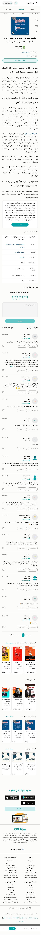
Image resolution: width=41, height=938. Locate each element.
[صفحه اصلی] (30, 3)
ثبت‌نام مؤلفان (23, 918)
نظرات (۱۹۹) (9, 9)
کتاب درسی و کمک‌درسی (30, 902)
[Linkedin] (20, 908)
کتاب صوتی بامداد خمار (10, 873)
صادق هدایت (10, 892)
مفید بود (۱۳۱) (32, 346)
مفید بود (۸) (32, 489)
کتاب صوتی (31, 14)
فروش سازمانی (30, 868)
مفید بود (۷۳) (32, 370)
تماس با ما (30, 861)
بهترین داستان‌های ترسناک (10, 899)
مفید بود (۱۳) (32, 429)
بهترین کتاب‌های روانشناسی (10, 902)
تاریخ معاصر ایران (30, 892)
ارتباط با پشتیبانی (20, 921)
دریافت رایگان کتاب (20, 60)
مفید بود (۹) (33, 449)
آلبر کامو (10, 885)
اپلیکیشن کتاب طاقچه (30, 873)
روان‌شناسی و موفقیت (20, 14)
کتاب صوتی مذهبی (30, 897)
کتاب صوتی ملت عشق (10, 870)
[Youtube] (23, 908)
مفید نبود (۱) (22, 429)
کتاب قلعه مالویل (10, 863)
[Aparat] (13, 908)
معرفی (32, 9)
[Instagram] (10, 908)
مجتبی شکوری (19, 252)
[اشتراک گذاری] (36, 20)
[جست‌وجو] (16, 3)
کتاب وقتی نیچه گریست (10, 875)
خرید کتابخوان (30, 870)
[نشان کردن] (36, 33)
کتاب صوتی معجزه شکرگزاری (10, 877)
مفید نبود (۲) (21, 392)
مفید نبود (21, 410)
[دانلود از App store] (12, 798)
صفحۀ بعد (11, 635)
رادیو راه (22, 257)
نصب (20, 225)
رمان (30, 885)
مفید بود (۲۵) (32, 392)
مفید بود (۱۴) (32, 410)
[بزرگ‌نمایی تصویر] (13, 33)
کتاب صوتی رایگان (30, 895)
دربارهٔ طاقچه (30, 863)
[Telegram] (26, 908)
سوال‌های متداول (30, 865)
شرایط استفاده (15, 918)
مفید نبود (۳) (21, 346)
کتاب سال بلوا (10, 861)
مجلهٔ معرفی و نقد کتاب (30, 877)
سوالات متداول (7, 918)
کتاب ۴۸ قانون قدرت (10, 868)
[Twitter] (16, 908)
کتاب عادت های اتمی (10, 865)
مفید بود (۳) (32, 570)
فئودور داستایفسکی (10, 895)
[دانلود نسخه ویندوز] (28, 803)
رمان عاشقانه (10, 890)
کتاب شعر (30, 890)
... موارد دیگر (20, 809)
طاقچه (37, 14)
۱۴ (16, 635)
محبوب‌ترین (6, 328)
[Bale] (30, 908)
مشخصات (21, 9)
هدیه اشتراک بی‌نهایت (30, 875)
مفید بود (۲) (32, 589)
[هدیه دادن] (36, 26)
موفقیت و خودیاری (8, 14)
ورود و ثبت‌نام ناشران (33, 918)
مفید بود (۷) (32, 509)
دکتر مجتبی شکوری (31, 134)
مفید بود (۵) (32, 548)
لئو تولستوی (10, 887)
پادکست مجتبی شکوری (10, 897)
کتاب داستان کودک (30, 899)
